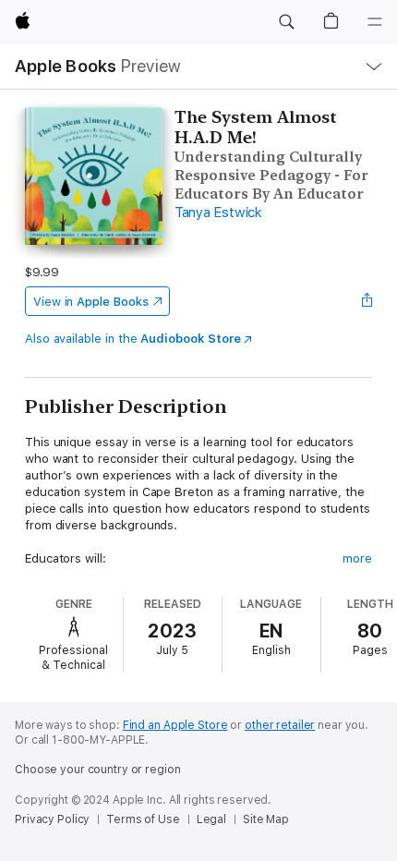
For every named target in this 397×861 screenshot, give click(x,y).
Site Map (266, 819)
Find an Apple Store (175, 725)
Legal (211, 819)
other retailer (280, 725)
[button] (286, 22)
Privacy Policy (52, 819)
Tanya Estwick (218, 212)
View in (91, 302)
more (357, 558)
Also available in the (133, 339)
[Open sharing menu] (366, 301)
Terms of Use (143, 819)
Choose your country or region (98, 769)
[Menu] (375, 22)
